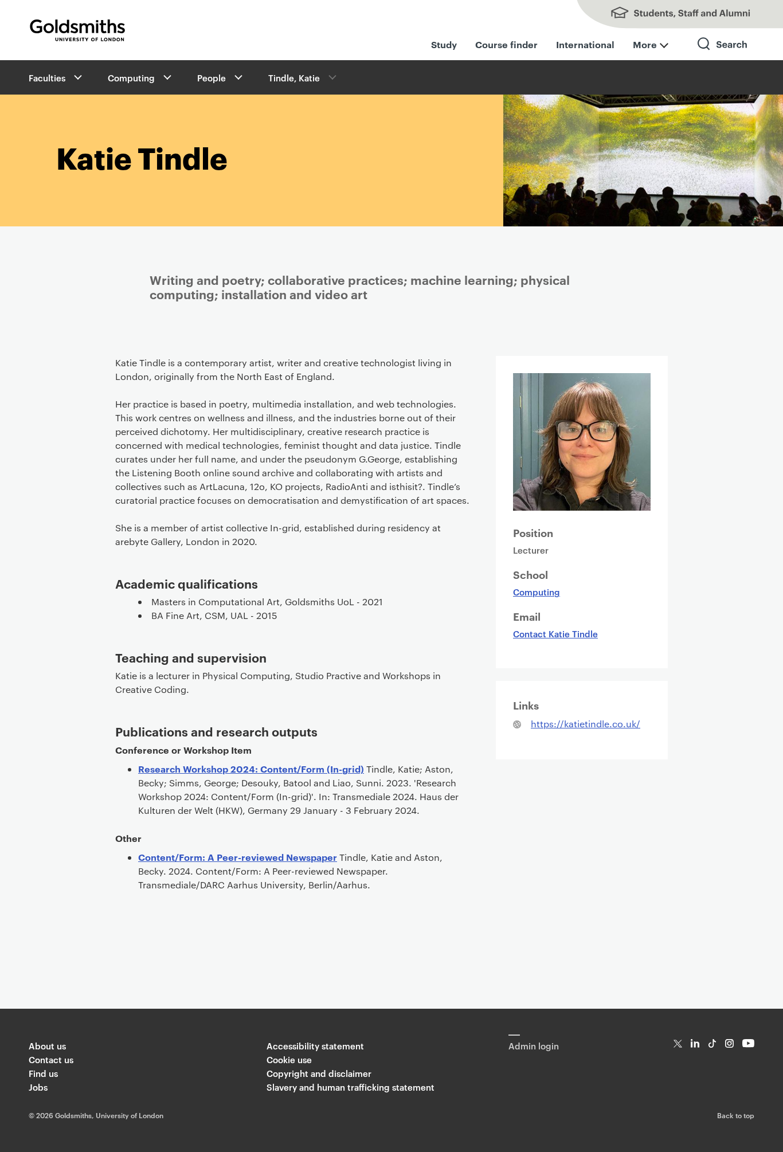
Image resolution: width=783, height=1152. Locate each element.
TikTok (712, 1043)
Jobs (38, 1087)
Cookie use (289, 1059)
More (645, 44)
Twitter (678, 1043)
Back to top (735, 1115)
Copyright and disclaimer (319, 1073)
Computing (131, 77)
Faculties (47, 77)
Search (723, 54)
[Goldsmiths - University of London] (77, 30)
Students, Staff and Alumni (668, 14)
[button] (76, 77)
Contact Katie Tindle (555, 634)
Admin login (533, 1046)
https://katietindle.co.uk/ (585, 724)
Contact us (51, 1059)
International (585, 44)
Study (444, 44)
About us (47, 1046)
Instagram (729, 1043)
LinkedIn (695, 1043)
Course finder (506, 44)
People (211, 77)
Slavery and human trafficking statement (350, 1087)
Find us (43, 1073)
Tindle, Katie (294, 77)
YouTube (748, 1043)
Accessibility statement (315, 1046)
